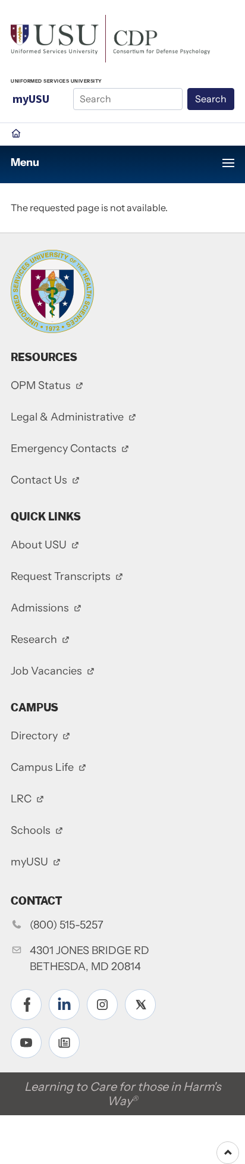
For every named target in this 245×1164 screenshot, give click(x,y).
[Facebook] (26, 1004)
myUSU (30, 98)
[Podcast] (64, 1042)
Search (211, 99)
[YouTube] (26, 1042)
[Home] (110, 37)
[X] (140, 1004)
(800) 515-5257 (66, 924)
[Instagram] (102, 1004)
